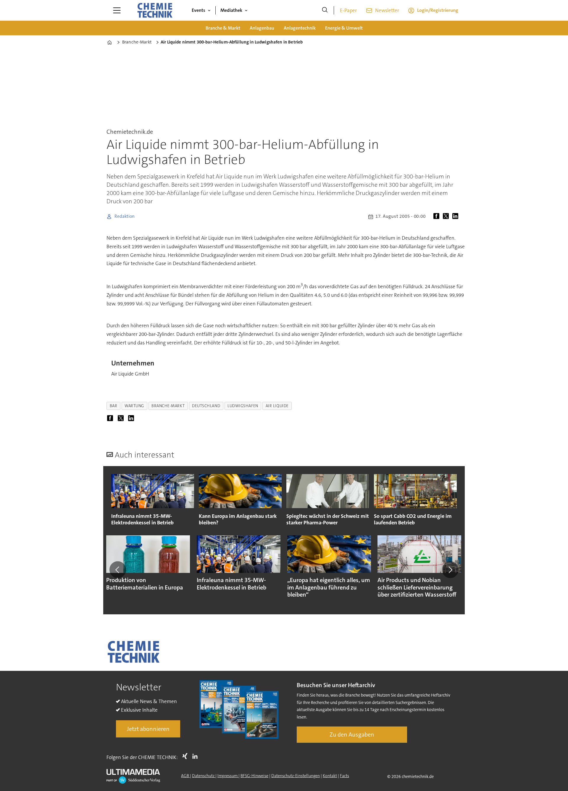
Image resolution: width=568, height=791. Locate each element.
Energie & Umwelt (344, 28)
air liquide (277, 405)
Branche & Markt (223, 28)
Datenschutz (203, 775)
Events (198, 10)
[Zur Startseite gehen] (154, 10)
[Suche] (325, 10)
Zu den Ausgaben (352, 734)
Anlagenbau (262, 28)
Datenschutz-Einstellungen (295, 775)
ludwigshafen (242, 405)
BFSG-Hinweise (254, 775)
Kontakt (330, 775)
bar (113, 405)
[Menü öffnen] (116, 10)
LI (196, 756)
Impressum (227, 775)
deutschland (206, 405)
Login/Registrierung (437, 10)
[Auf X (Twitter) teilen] (447, 216)
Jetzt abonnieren (148, 729)
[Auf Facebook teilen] (437, 216)
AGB (185, 775)
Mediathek (231, 10)
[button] (117, 569)
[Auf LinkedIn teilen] (456, 216)
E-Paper (348, 10)
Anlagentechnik (300, 28)
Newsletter (387, 10)
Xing (186, 756)
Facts (344, 775)
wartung (134, 405)
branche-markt (168, 405)
